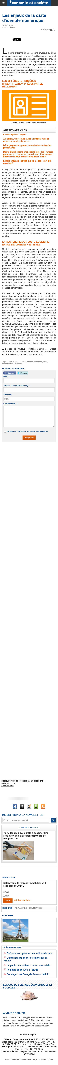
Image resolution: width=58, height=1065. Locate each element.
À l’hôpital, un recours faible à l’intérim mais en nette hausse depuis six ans (26, 140)
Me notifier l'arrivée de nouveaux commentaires (27, 432)
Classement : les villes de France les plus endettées (15, 938)
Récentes (7, 908)
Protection (18, 364)
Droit (45, 362)
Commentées (35, 908)
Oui (7, 892)
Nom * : (6, 376)
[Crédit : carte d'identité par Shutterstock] (29, 91)
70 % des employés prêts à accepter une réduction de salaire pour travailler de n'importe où (25, 836)
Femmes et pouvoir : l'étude (22, 969)
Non (7, 895)
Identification (7, 364)
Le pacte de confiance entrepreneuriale (28, 965)
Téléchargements (11, 948)
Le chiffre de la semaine (29, 827)
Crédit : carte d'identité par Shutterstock (29, 123)
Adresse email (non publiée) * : (16, 385)
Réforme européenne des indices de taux (29, 953)
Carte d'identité (14, 362)
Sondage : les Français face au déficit (28, 974)
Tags (35, 1059)
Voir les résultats (22, 900)
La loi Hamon (7, 785)
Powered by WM (46, 1059)
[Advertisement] (27, 476)
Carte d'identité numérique (31, 362)
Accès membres (12, 1059)
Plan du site (26, 1059)
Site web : (7, 395)
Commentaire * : (10, 404)
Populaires (21, 908)
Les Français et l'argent (14, 134)
